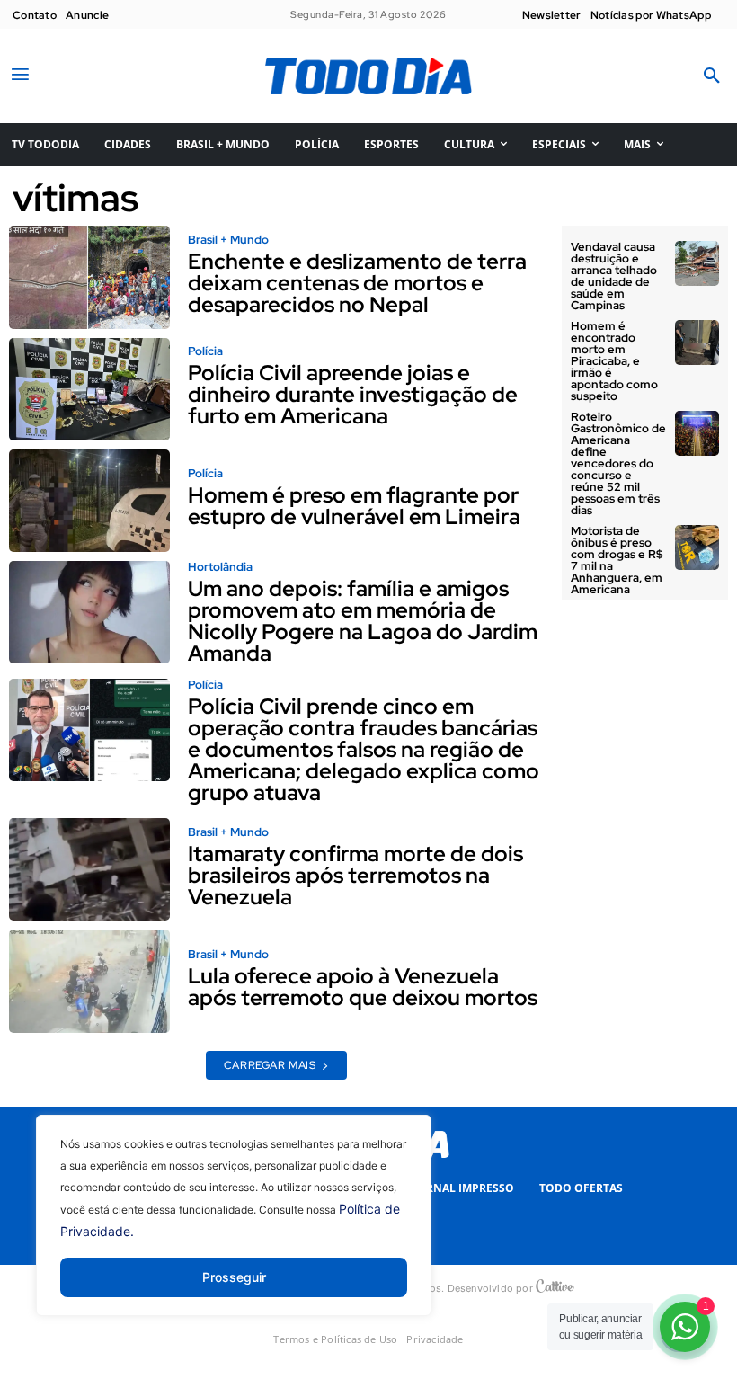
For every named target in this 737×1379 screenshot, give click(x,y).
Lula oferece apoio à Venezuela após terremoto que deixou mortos (362, 986)
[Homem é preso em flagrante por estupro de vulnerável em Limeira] (89, 500)
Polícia (205, 351)
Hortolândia (220, 567)
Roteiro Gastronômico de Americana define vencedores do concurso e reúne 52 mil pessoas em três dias (618, 463)
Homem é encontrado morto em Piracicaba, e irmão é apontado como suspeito (614, 361)
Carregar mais (270, 1065)
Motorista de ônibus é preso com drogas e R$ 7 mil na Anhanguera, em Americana (617, 560)
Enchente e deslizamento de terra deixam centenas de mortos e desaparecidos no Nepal (357, 282)
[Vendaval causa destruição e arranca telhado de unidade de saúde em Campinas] (697, 263)
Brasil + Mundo (228, 239)
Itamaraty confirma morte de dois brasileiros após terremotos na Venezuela (355, 875)
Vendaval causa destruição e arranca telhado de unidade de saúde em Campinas (614, 276)
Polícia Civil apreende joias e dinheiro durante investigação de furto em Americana (353, 394)
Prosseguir (234, 1277)
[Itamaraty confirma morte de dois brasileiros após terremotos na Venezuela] (89, 869)
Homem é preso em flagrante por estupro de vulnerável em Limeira (354, 505)
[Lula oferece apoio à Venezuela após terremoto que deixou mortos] (89, 981)
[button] (712, 76)
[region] (233, 1229)
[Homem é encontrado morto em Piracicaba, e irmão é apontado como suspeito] (697, 342)
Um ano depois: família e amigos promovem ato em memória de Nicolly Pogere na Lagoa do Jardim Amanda (362, 620)
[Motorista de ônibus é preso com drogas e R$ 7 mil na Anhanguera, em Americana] (697, 547)
